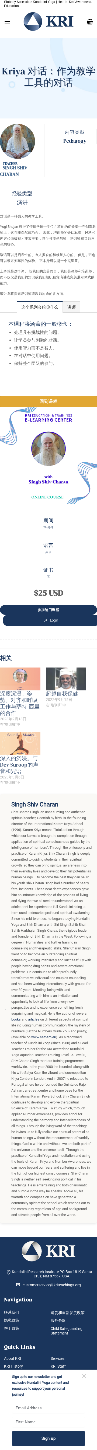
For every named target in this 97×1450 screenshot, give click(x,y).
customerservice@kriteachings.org (52, 1285)
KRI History (13, 1366)
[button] (7, 21)
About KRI (12, 1358)
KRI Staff (58, 1366)
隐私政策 (11, 1320)
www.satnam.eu (43, 1037)
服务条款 (58, 1320)
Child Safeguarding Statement (66, 1330)
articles (33, 1019)
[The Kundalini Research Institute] (48, 21)
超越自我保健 (62, 693)
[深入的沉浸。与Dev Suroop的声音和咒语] (20, 743)
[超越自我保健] (66, 679)
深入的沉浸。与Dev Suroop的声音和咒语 (19, 764)
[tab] (40, 307)
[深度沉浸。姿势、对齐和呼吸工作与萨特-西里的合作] (20, 679)
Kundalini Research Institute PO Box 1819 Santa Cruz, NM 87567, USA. (52, 1274)
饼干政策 (11, 1328)
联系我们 (11, 1312)
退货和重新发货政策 (68, 1313)
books (16, 1019)
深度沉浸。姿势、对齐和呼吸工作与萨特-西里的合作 (20, 703)
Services (57, 1358)
